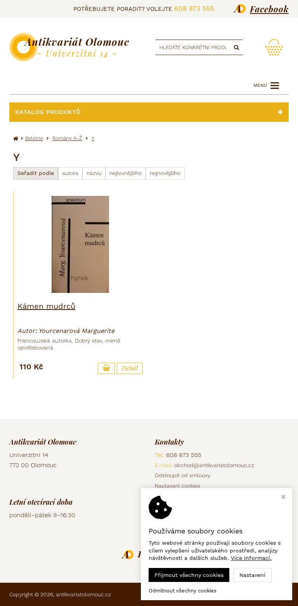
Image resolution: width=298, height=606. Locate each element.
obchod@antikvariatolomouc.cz (214, 465)
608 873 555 (194, 8)
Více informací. (251, 558)
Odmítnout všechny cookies (183, 591)
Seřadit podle (35, 173)
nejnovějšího (165, 173)
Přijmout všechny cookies (189, 575)
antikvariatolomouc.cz (83, 594)
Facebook (269, 9)
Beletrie (34, 138)
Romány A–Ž (67, 138)
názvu (94, 173)
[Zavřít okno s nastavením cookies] (283, 497)
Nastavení (252, 575)
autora (70, 173)
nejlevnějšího (125, 173)
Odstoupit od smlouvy (182, 475)
